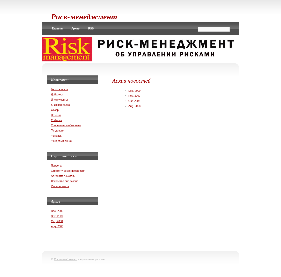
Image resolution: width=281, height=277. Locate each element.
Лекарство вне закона (64, 181)
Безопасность (59, 89)
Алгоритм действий (63, 175)
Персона (56, 165)
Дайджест (57, 94)
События (56, 120)
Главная (57, 28)
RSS (91, 28)
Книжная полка (60, 104)
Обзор (55, 110)
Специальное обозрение (66, 125)
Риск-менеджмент (84, 16)
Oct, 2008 (134, 100)
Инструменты (59, 99)
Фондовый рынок (61, 140)
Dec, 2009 (134, 90)
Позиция (56, 115)
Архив (75, 28)
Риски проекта (60, 186)
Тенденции (57, 130)
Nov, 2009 (134, 95)
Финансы (56, 135)
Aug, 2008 (134, 106)
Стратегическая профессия (68, 170)
